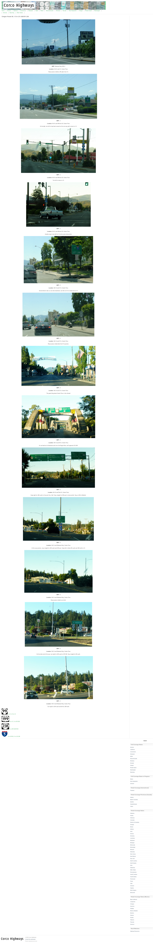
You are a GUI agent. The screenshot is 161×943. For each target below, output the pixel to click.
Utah (131, 883)
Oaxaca (132, 915)
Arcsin (35, 941)
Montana (58, 10)
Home (3, 10)
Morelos (132, 913)
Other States (20, 12)
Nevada (65, 10)
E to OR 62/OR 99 (13, 729)
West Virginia (133, 890)
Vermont (5, 12)
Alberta (131, 797)
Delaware (30, 10)
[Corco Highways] (54, 9)
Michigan (132, 842)
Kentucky (132, 836)
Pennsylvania (133, 872)
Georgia (132, 824)
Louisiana (132, 838)
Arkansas (132, 817)
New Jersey (133, 854)
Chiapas (132, 904)
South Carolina (133, 874)
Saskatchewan (133, 804)
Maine (42, 10)
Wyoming (12, 12)
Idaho (36, 10)
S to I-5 (9, 714)
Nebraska (132, 851)
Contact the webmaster (30, 939)
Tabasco (132, 919)
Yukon (131, 806)
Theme (26, 941)
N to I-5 (14, 714)
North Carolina (133, 860)
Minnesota (132, 845)
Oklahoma (132, 867)
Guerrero (132, 906)
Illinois (131, 826)
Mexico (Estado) (134, 910)
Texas (131, 881)
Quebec (132, 801)
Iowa (131, 831)
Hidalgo (132, 908)
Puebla (131, 917)
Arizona (9, 10)
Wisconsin (132, 892)
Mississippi (132, 847)
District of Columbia (134, 822)
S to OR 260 (17, 721)
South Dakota (133, 876)
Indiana (132, 829)
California (15, 10)
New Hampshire (73, 10)
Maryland (132, 840)
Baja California (133, 899)
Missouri (132, 849)
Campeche (132, 901)
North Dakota (133, 863)
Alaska (131, 815)
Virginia (132, 888)
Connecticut (23, 10)
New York (132, 858)
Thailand (132, 790)
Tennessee (132, 879)
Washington (97, 10)
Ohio (131, 865)
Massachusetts (50, 10)
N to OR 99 (10, 736)
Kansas (132, 833)
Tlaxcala (132, 922)
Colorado (132, 820)
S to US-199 (17, 736)
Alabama (132, 813)
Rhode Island (88, 10)
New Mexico (133, 856)
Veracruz (132, 924)
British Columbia (134, 799)
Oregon (81, 10)
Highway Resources (134, 931)
